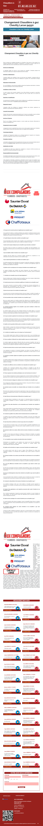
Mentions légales (6, 795)
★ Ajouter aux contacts (19, 813)
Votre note (6, 778)
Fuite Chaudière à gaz (21, 10)
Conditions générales (20, 795)
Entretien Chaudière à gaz (19, 9)
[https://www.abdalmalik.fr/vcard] (8, 815)
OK (37, 823)
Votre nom (6, 775)
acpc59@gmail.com (20, 805)
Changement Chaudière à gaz (8, 11)
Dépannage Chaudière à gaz (34, 9)
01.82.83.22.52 (21, 806)
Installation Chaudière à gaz (34, 10)
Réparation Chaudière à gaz (8, 10)
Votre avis (6, 781)
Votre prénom (25, 775)
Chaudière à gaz (6, 9)
